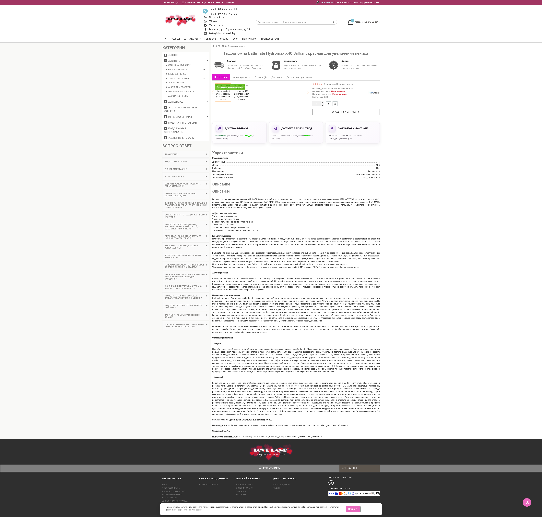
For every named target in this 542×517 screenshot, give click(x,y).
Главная (175, 39)
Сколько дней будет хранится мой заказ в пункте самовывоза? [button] (183, 287)
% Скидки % (210, 39)
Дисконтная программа (299, 77)
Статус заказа (169, 498)
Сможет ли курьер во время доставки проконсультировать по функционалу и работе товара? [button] (186, 205)
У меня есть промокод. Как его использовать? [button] (181, 247)
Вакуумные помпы (178, 96)
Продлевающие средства (181, 91)
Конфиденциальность (174, 491)
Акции (276, 488)
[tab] (185, 154)
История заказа (244, 488)
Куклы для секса (176, 74)
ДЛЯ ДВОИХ (175, 101)
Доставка (276, 77)
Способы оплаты (171, 488)
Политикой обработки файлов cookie (184, 510)
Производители (270, 39)
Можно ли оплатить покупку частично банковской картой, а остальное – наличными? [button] (182, 226)
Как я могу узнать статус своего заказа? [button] (182, 316)
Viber (213, 21)
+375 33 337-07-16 (223, 8)
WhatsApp (216, 17)
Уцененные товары (180, 137)
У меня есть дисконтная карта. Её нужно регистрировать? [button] (183, 237)
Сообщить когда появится (346, 112)
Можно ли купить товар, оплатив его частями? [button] (185, 216)
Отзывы (224, 39)
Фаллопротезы (175, 83)
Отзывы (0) (261, 77)
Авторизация (327, 2)
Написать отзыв (344, 84)
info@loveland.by (222, 33)
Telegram (216, 25)
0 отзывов (329, 84)
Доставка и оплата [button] (177, 161)
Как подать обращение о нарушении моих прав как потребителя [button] (184, 325)
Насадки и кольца (177, 69)
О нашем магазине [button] (176, 169)
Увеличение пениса (178, 78)
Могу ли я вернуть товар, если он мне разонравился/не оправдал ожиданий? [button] (185, 276)
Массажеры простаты (179, 87)
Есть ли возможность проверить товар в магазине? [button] (183, 185)
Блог (235, 39)
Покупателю (249, 39)
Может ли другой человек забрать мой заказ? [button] (183, 306)
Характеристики (241, 77)
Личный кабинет (245, 484)
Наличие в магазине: (329, 94)
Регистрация (343, 2)
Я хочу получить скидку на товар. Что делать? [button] (183, 256)
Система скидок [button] (175, 176)
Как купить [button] (172, 154)
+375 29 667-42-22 (223, 13)
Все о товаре (221, 77)
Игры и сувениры (179, 116)
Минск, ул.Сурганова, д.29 (230, 29)
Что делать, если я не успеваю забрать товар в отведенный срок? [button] (183, 297)
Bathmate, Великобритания (340, 88)
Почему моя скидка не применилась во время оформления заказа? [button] (185, 266)
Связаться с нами (208, 484)
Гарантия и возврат (172, 494)
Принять (353, 509)
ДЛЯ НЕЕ (173, 55)
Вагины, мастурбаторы (179, 65)
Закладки (241, 491)
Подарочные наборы (182, 122)
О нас (165, 484)
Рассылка (241, 494)
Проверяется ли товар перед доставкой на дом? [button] (180, 194)
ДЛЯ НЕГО (173, 60)
